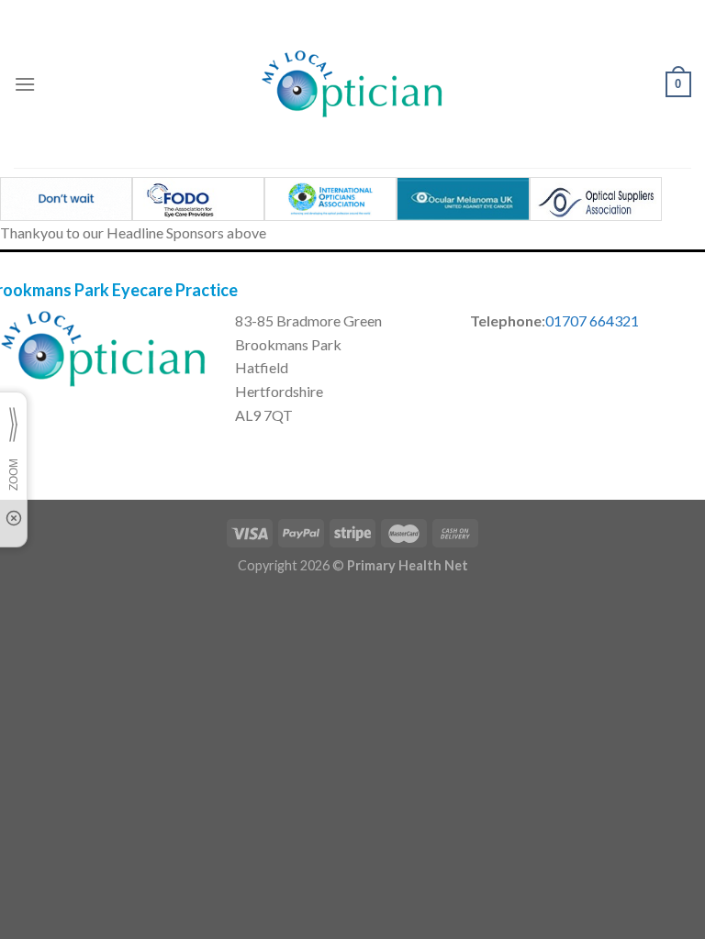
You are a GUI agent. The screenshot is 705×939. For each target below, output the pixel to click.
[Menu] (25, 83)
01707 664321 (592, 320)
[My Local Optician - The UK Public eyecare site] (352, 84)
